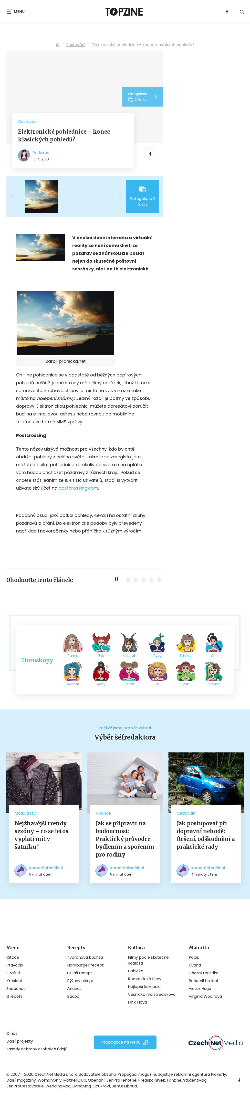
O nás (11, 1033)
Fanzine (174, 1080)
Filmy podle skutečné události (148, 960)
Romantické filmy (144, 979)
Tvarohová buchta (85, 957)
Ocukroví (101, 1086)
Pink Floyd (137, 1002)
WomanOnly (50, 1080)
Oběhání (96, 1080)
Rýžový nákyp (80, 981)
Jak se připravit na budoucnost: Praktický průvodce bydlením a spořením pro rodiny (125, 839)
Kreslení (14, 981)
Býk (101, 655)
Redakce (40, 153)
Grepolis (14, 996)
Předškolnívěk (151, 1080)
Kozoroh (129, 655)
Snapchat (15, 988)
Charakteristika (204, 973)
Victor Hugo (200, 988)
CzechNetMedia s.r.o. (54, 1074)
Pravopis (14, 965)
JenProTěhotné (121, 1080)
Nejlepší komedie (144, 986)
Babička (135, 971)
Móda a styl (26, 813)
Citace (12, 957)
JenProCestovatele (25, 1086)
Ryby (158, 655)
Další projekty (19, 1041)
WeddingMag (58, 1086)
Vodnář (73, 684)
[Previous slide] (16, 196)
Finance (103, 813)
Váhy (101, 684)
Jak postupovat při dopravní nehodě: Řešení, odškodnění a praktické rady (206, 835)
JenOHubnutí (124, 1086)
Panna (73, 655)
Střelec (186, 655)
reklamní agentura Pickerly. (200, 1074)
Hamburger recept (85, 965)
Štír (214, 655)
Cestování (75, 45)
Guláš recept (79, 973)
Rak (186, 684)
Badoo (73, 996)
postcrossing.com (78, 488)
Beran (129, 684)
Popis (194, 957)
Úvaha (195, 965)
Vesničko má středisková (152, 994)
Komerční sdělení (46, 868)
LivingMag (81, 1086)
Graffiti (13, 973)
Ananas (74, 988)
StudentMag (195, 1080)
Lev (157, 684)
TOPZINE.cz (58, 45)
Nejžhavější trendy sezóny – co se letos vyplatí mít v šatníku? (41, 835)
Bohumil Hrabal (203, 981)
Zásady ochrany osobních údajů (36, 1049)
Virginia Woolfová (205, 996)
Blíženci (214, 684)
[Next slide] (116, 196)
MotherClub (74, 1080)
